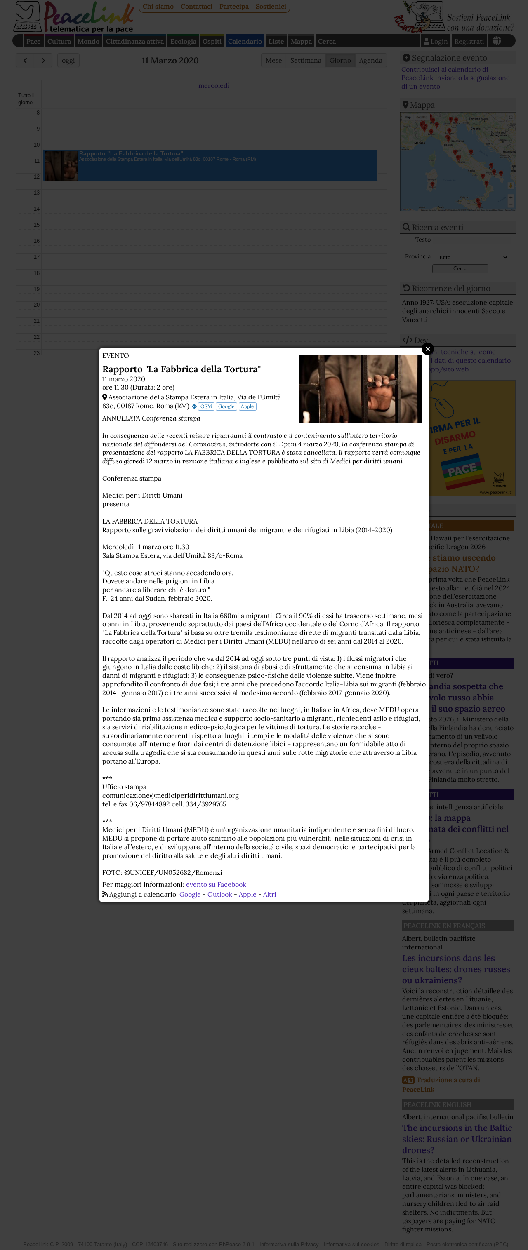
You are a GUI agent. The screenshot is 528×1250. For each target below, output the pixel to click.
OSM (206, 406)
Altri (269, 894)
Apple (247, 406)
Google (226, 406)
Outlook (219, 894)
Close (428, 349)
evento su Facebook (216, 884)
